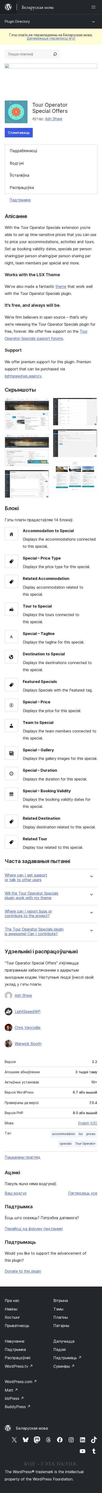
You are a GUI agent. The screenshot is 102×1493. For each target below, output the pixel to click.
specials (66, 1143)
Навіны (11, 1309)
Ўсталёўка (19, 175)
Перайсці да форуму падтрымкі (34, 1228)
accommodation (63, 1134)
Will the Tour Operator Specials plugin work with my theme (31, 895)
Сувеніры (64, 1366)
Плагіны (60, 1317)
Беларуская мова (32, 1428)
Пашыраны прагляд (22, 1157)
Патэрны (61, 1325)
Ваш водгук (16, 1193)
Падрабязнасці (23, 150)
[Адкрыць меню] (94, 7)
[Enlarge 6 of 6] (90, 467)
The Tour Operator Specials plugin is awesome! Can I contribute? (34, 931)
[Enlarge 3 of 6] (42, 476)
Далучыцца (63, 1341)
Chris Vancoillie (28, 1027)
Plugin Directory (17, 21)
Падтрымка (20, 199)
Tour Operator (85, 1143)
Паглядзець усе (82, 1193)
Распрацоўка (22, 187)
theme (61, 286)
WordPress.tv (19, 1366)
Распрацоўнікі (17, 1357)
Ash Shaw (53, 118)
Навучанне (14, 1341)
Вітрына (60, 1300)
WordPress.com (21, 1381)
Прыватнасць (17, 1325)
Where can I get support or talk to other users (26, 877)
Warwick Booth (28, 1043)
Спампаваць (19, 133)
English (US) (87, 1123)
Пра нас (12, 1300)
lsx (81, 1134)
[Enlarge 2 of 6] (42, 440)
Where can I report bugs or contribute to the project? (28, 913)
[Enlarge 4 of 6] (90, 404)
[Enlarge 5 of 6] (90, 435)
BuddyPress (18, 1406)
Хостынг (12, 1317)
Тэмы (58, 1309)
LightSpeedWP (28, 1011)
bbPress (14, 1398)
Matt (11, 1390)
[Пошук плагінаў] (55, 54)
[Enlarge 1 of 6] (42, 404)
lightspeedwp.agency (23, 376)
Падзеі (59, 1349)
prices (90, 1134)
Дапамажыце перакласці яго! (51, 38)
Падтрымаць (67, 1357)
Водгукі (17, 163)
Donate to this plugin (23, 1271)
